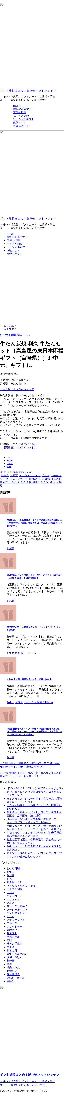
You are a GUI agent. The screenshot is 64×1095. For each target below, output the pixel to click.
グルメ (10, 902)
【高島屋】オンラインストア (17, 389)
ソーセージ (6, 478)
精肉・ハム (25, 472)
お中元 (5, 472)
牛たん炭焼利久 (30, 482)
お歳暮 (14, 472)
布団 (9, 940)
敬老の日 (12, 950)
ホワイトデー (14, 926)
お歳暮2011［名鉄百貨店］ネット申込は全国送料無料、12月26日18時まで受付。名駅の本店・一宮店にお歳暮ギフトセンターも (35, 523)
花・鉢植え (13, 974)
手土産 (10, 947)
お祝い (10, 878)
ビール (10, 916)
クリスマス (13, 899)
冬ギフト (12, 933)
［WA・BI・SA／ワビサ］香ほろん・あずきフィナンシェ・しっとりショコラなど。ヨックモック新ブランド (35, 791)
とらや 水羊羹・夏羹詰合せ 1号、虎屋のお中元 (29, 679)
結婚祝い (12, 971)
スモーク (56, 475)
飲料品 (10, 981)
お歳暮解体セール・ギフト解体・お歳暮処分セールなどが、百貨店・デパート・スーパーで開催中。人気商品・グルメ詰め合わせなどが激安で (34, 731)
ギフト (45, 475)
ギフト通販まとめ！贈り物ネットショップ (28, 90)
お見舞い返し (14, 882)
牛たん (16, 482)
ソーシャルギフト (17, 247)
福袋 (9, 964)
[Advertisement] (32, 290)
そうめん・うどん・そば (21, 885)
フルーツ (12, 923)
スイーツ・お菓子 (17, 906)
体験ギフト (13, 250)
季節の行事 (13, 240)
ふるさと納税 (14, 243)
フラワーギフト (16, 919)
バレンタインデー (17, 913)
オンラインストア (29, 475)
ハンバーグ (21, 478)
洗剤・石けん (14, 957)
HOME (10, 233)
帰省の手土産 (14, 943)
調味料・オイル (16, 977)
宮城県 (46, 478)
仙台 (31, 478)
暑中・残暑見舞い (17, 953)
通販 (52, 482)
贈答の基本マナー (17, 236)
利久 (38, 478)
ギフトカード (14, 895)
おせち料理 (13, 868)
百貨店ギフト (14, 254)
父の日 (10, 960)
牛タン (45, 482)
